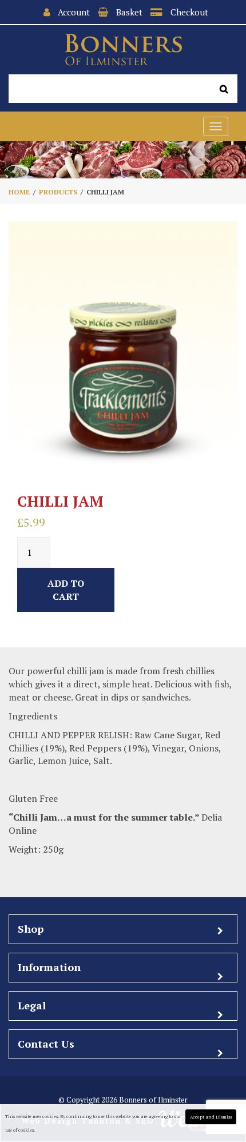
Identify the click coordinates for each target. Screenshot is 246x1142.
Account (74, 12)
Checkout (189, 12)
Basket (129, 12)
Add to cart (65, 590)
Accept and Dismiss (211, 1117)
